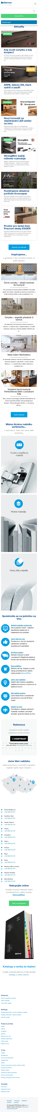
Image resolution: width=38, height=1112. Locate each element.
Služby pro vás (5, 1043)
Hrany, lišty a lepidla (6, 1003)
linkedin (9, 1102)
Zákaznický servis (5, 1089)
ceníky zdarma (23, 974)
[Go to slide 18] (22, 745)
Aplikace (3, 1034)
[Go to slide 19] (25, 745)
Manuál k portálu (5, 1017)
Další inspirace (19, 415)
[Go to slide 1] (3, 743)
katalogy (12, 974)
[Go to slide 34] (15, 750)
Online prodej (4, 1041)
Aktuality (9, 1100)
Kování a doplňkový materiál (8, 998)
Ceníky (3, 1026)
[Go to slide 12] (3, 745)
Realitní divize (4, 1060)
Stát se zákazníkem (19, 903)
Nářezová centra (5, 1091)
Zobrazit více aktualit (19, 247)
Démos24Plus (19, 16)
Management (4, 1055)
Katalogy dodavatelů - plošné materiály (11, 1014)
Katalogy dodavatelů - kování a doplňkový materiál (14, 1012)
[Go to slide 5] (15, 743)
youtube (16, 1102)
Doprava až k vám (6, 1036)
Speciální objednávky (6, 1038)
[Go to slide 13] (6, 745)
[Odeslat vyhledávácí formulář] (33, 10)
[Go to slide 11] (34, 743)
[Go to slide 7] (22, 743)
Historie (3, 1053)
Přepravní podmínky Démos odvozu (10, 1077)
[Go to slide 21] (31, 745)
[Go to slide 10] (31, 743)
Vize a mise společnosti (7, 1058)
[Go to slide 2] (6, 743)
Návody (3, 1029)
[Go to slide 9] (28, 743)
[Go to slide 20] (28, 745)
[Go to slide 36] (22, 750)
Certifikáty (3, 1031)
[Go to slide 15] (12, 745)
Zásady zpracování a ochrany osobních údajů (13, 1065)
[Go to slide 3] (9, 743)
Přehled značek (5, 1070)
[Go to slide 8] (25, 743)
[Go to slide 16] (15, 745)
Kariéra (3, 1062)
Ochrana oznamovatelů (7, 1075)
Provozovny (4, 1086)
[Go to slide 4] (12, 743)
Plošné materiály (5, 1000)
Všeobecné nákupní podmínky (9, 1072)
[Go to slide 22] (34, 745)
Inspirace (16, 1100)
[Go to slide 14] (9, 745)
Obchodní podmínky (6, 1067)
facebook (24, 1100)
